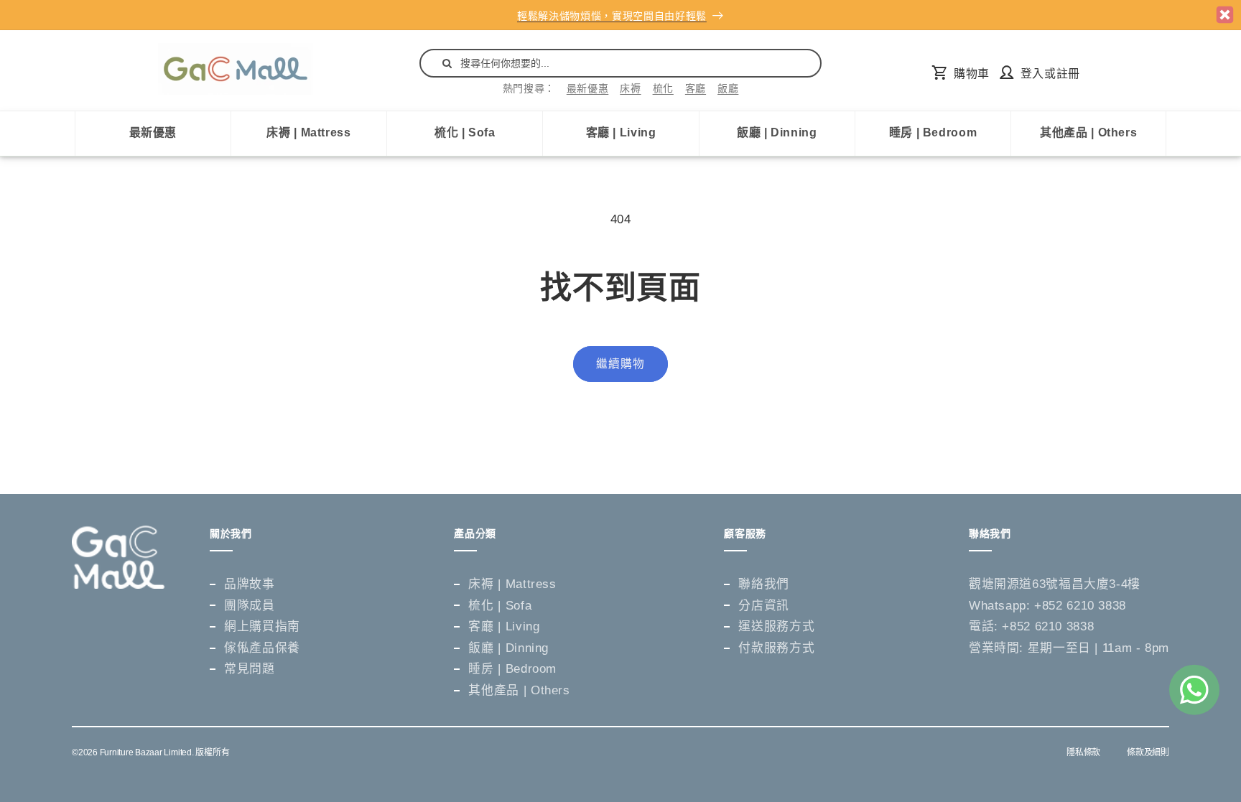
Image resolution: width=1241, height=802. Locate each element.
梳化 (663, 88)
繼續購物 (620, 364)
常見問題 (249, 669)
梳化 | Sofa (465, 132)
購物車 (971, 73)
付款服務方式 (776, 648)
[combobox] (620, 63)
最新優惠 (588, 88)
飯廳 (727, 88)
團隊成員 (249, 605)
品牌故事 (249, 584)
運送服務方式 (776, 626)
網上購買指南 (262, 626)
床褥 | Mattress (308, 132)
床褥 (630, 88)
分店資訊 (763, 605)
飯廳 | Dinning (777, 132)
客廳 (695, 88)
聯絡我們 (763, 584)
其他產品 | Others (1088, 132)
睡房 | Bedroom (933, 132)
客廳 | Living (621, 132)
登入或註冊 (1050, 73)
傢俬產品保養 (262, 648)
